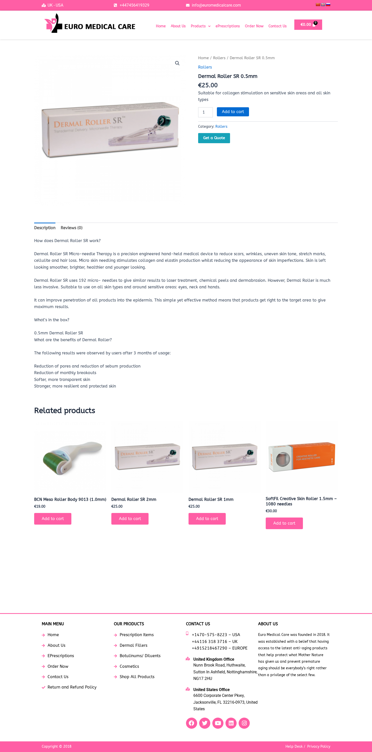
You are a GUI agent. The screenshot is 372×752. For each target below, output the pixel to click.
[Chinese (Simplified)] (318, 5)
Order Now (254, 26)
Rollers (219, 58)
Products (198, 26)
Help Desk (294, 746)
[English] (323, 5)
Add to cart (233, 111)
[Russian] (328, 5)
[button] (200, 26)
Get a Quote (214, 138)
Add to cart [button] (53, 518)
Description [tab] (44, 227)
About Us (178, 26)
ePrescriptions (228, 26)
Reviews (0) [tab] (71, 227)
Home (161, 26)
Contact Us (277, 26)
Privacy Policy (318, 746)
